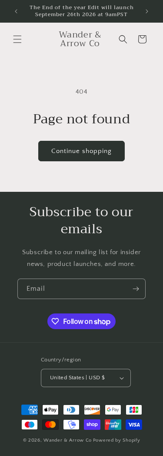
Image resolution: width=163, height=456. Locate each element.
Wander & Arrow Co (67, 440)
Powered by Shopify (116, 440)
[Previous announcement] (16, 11)
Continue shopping (81, 151)
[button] (17, 39)
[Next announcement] (146, 11)
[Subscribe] (135, 289)
